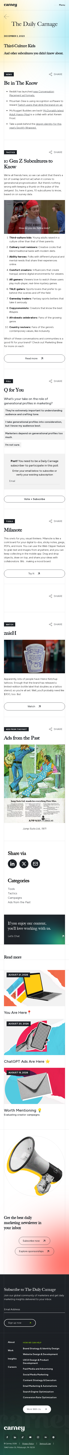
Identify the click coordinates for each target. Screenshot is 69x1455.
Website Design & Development (40, 1354)
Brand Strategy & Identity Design (41, 1348)
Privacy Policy (28, 1443)
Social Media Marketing (35, 1374)
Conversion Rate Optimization (39, 1397)
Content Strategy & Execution (39, 1380)
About (11, 1342)
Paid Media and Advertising (38, 1369)
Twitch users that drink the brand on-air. (40, 104)
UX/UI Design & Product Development (36, 1362)
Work (10, 1350)
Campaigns (15, 898)
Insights (12, 1358)
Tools (11, 889)
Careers (12, 1367)
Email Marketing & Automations (40, 1386)
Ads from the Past (19, 902)
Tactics (12, 893)
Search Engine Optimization (38, 1391)
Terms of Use (45, 1443)
